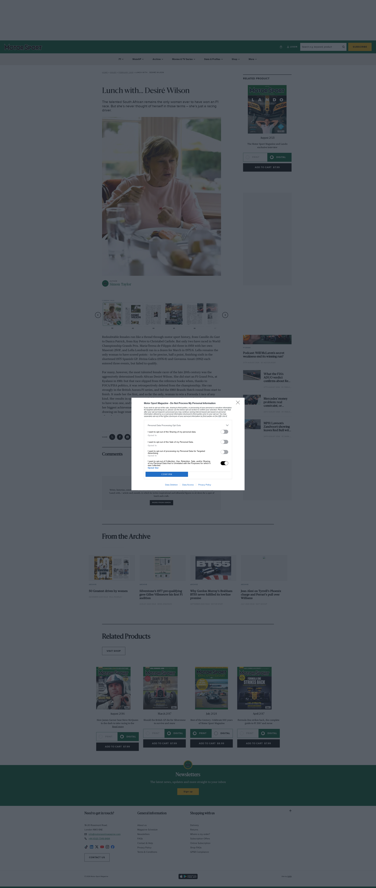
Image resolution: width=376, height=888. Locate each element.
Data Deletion (171, 485)
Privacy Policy (204, 485)
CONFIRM (166, 474)
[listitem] (188, 425)
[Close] (239, 403)
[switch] (224, 432)
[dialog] (188, 444)
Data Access (188, 485)
